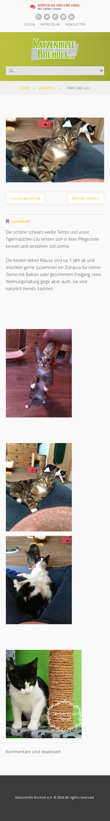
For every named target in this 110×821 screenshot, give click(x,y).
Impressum (50, 24)
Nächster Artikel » (86, 198)
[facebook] (55, 17)
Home (25, 88)
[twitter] (47, 17)
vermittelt (46, 88)
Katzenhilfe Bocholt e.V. (34, 797)
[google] (38, 17)
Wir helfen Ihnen (59, 7)
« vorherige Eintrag (25, 198)
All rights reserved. (80, 797)
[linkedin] (71, 17)
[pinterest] (63, 17)
